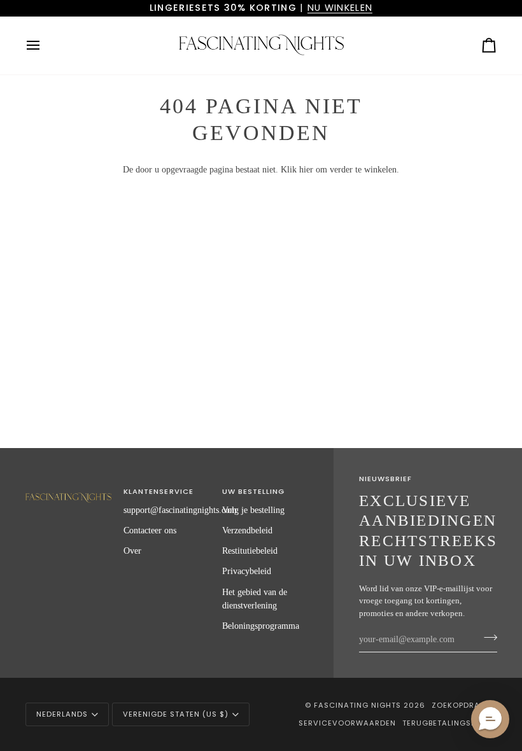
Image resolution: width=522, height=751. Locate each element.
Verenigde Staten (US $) (176, 714)
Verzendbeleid (247, 530)
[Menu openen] (44, 45)
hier (306, 169)
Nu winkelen (339, 7)
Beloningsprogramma (260, 626)
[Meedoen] (486, 638)
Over (132, 550)
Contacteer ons (149, 530)
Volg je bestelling (253, 510)
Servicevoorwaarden (347, 723)
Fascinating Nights (357, 705)
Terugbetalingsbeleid (449, 723)
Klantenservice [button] (158, 491)
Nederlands (62, 714)
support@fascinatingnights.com (180, 510)
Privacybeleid (246, 571)
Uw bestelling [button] (253, 491)
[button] (68, 489)
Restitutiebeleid (250, 550)
